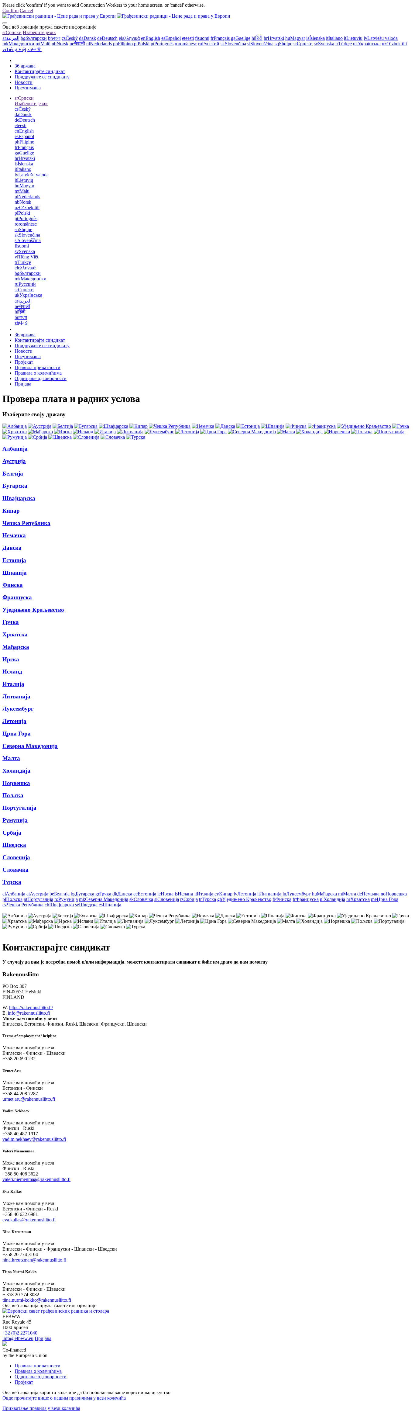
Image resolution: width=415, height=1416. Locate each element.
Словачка (15, 870)
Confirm (10, 10)
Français (220, 38)
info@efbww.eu (17, 1338)
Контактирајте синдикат (40, 71)
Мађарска (15, 647)
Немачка (14, 535)
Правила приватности (37, 367)
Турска (11, 882)
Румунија (15, 820)
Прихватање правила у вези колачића (41, 1408)
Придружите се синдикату (42, 76)
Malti (43, 43)
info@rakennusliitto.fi (29, 1013)
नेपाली (77, 43)
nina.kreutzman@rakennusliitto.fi (34, 1259)
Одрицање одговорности (41, 378)
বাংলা (54, 38)
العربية (10, 38)
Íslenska (315, 38)
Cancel (26, 10)
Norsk (60, 43)
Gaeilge (240, 38)
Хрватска (15, 634)
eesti (188, 38)
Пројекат (24, 362)
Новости (24, 82)
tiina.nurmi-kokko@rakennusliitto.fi (36, 1300)
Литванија (16, 696)
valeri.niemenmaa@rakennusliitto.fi (36, 1179)
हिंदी (257, 38)
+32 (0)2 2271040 (19, 1332)
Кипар (11, 510)
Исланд (12, 671)
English (150, 38)
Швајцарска (18, 498)
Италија (13, 684)
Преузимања (28, 87)
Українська (367, 43)
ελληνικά (129, 38)
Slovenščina (260, 43)
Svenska (324, 43)
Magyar (295, 38)
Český (70, 38)
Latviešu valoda (381, 38)
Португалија (19, 808)
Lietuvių (353, 38)
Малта (11, 758)
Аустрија (14, 461)
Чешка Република (26, 523)
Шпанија (14, 573)
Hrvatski (274, 38)
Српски (12, 32)
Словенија (16, 857)
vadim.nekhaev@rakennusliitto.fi (34, 1139)
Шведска (14, 845)
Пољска (12, 795)
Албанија (15, 448)
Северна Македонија (30, 746)
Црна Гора (16, 733)
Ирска (10, 659)
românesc (186, 43)
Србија (11, 832)
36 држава (25, 65)
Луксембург (18, 708)
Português (162, 43)
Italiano (334, 38)
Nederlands (99, 43)
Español (171, 38)
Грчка (10, 622)
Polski (141, 43)
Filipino (123, 43)
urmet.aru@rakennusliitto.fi (28, 1099)
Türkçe (343, 43)
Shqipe (283, 43)
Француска (17, 597)
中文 (34, 49)
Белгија (12, 473)
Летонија (14, 721)
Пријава (23, 383)
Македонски (18, 43)
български (34, 38)
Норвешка (16, 783)
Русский (208, 43)
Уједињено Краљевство (33, 610)
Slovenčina (233, 43)
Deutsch (107, 38)
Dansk (87, 38)
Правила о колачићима (38, 373)
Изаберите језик (39, 32)
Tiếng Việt (14, 49)
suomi (202, 38)
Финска (12, 585)
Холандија (16, 770)
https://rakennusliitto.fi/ (31, 1007)
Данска (12, 548)
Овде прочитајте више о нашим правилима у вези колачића (64, 1397)
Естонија (14, 560)
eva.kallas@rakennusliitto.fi (29, 1219)
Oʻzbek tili (394, 43)
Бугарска (14, 486)
